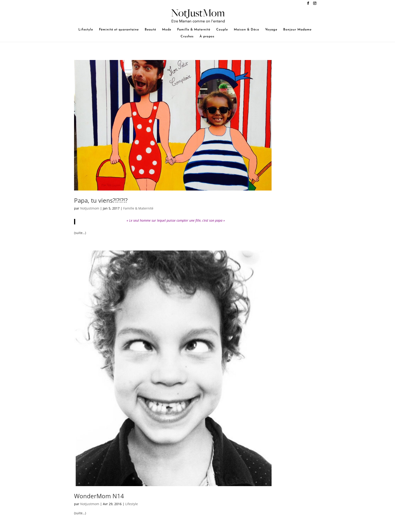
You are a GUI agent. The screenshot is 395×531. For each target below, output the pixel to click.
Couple (222, 29)
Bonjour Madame (297, 29)
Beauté (150, 29)
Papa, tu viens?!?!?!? (101, 200)
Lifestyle (85, 29)
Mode (166, 29)
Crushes (187, 36)
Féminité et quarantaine (119, 29)
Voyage (271, 29)
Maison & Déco (246, 29)
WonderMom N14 (99, 496)
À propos (207, 36)
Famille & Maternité (193, 29)
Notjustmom (89, 208)
